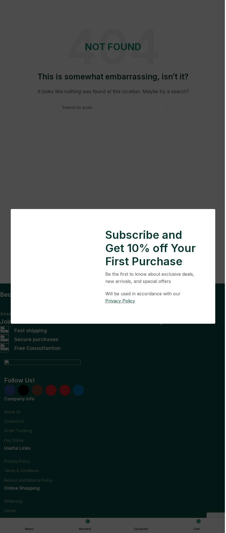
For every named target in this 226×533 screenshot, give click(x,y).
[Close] (212, 202)
